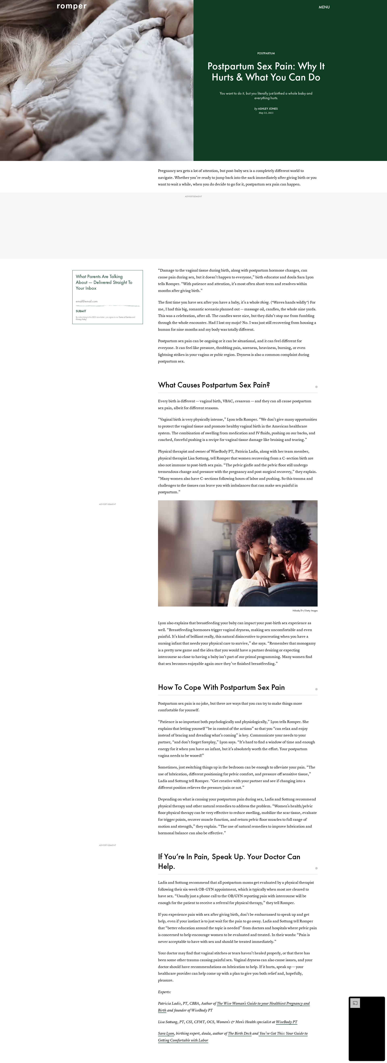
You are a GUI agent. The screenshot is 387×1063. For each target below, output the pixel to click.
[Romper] (71, 7)
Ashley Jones (268, 109)
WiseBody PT (286, 1022)
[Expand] (353, 1000)
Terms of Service (125, 317)
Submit (81, 311)
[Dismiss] (380, 1000)
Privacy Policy (81, 319)
